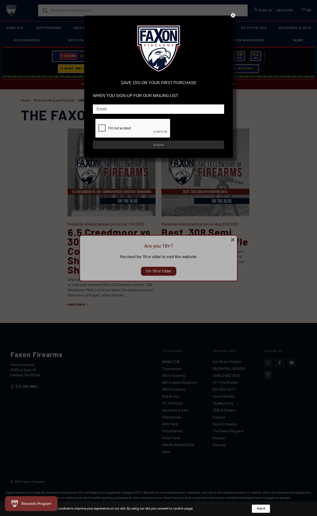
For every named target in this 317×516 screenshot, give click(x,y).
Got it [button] (261, 508)
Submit (158, 145)
